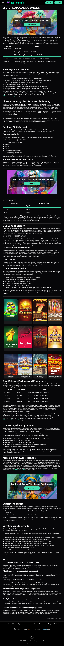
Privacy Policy (16, 624)
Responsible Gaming (54, 624)
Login (49, 2)
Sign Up (58, 2)
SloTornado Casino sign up (10, 96)
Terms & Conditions (39, 624)
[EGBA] (37, 629)
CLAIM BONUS (32, 24)
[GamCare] (17, 629)
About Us (6, 624)
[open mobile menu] (3, 2)
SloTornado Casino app (18, 469)
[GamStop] (46, 629)
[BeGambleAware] (27, 629)
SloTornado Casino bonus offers (11, 420)
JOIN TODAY (32, 488)
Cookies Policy (27, 624)
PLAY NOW (32, 184)
